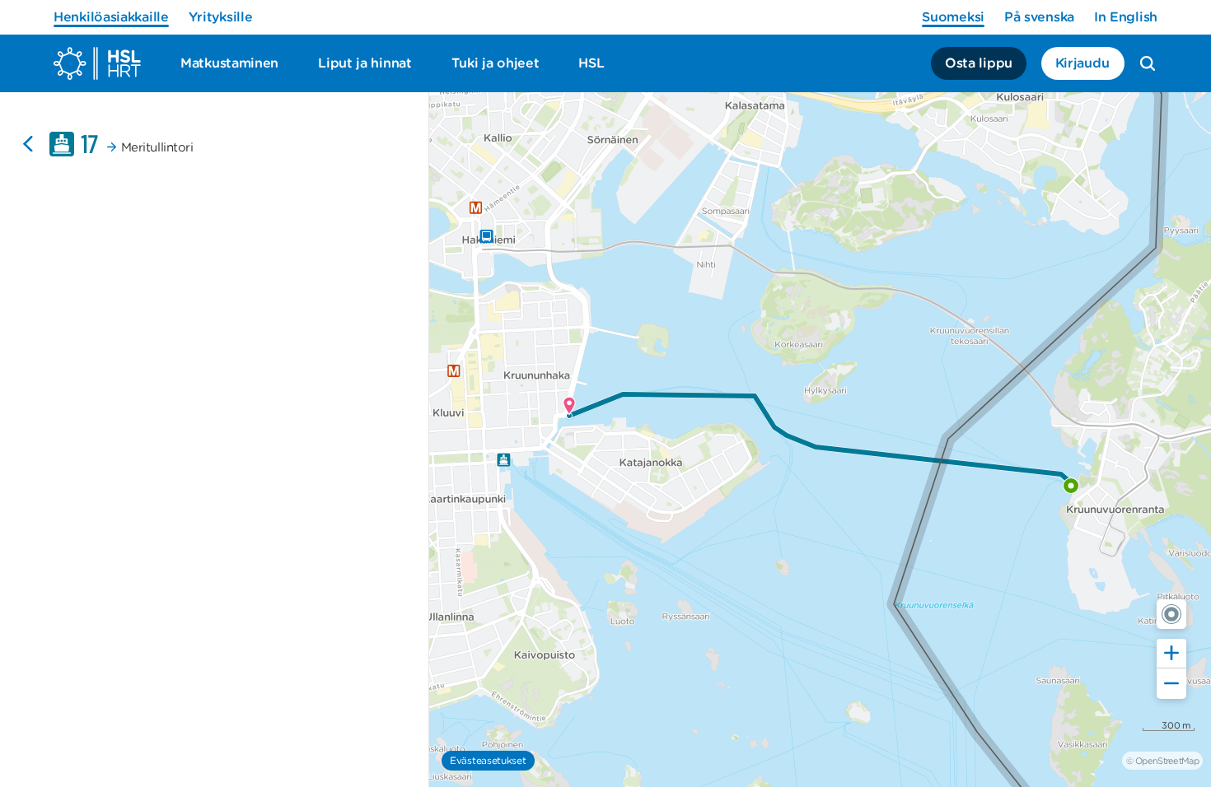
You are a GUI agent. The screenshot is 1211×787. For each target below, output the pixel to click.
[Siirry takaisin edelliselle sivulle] (28, 144)
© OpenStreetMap (1162, 760)
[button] (1171, 614)
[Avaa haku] (1147, 63)
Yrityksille (221, 17)
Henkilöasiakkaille (111, 17)
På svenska (1039, 17)
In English (1125, 17)
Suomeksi (953, 17)
